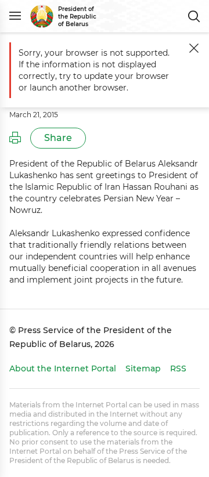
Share (58, 137)
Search (194, 16)
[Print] (15, 138)
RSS (178, 368)
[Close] (194, 48)
